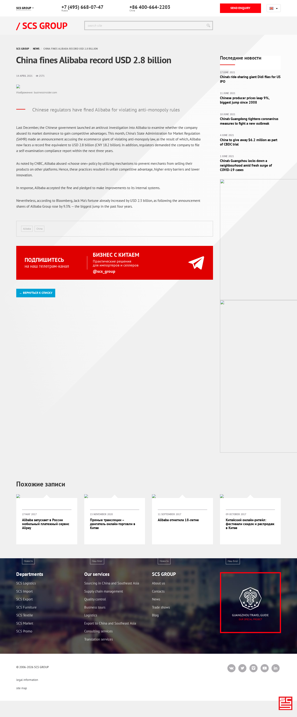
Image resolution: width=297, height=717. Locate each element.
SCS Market (24, 623)
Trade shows (161, 607)
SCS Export (24, 599)
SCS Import (24, 591)
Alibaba (27, 228)
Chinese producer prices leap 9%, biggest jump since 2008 (244, 100)
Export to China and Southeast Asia (110, 623)
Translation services (98, 639)
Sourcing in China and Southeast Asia (111, 583)
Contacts (158, 591)
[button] (274, 8)
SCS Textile (24, 615)
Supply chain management (103, 591)
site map (21, 688)
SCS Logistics (26, 583)
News (36, 48)
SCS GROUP (23, 8)
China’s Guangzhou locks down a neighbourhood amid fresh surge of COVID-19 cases (246, 165)
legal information (27, 680)
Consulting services (98, 631)
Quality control (95, 599)
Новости (28, 561)
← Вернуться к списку (35, 293)
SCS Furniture (26, 607)
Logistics (90, 615)
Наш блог (97, 561)
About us (158, 583)
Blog (155, 615)
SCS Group (22, 48)
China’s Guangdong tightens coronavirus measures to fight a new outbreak (249, 121)
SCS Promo (24, 631)
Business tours (94, 607)
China (39, 228)
